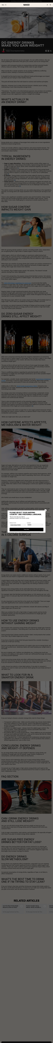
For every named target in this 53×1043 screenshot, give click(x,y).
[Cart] (50, 5)
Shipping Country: (13, 522)
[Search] (6, 5)
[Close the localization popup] (45, 510)
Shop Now (26, 529)
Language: (29, 522)
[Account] (47, 5)
